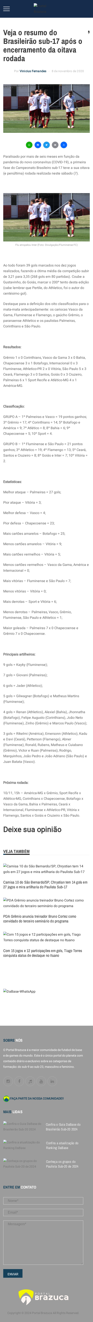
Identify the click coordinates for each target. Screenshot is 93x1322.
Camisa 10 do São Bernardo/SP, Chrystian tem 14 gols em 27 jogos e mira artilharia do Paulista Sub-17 (45, 884)
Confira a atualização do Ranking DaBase (62, 1145)
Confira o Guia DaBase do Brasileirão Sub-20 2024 (63, 1127)
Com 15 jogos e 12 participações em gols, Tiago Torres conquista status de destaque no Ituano (42, 953)
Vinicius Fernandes (33, 71)
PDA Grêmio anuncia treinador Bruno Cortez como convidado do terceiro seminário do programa (39, 919)
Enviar (13, 1274)
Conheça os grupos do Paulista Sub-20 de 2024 (62, 1164)
